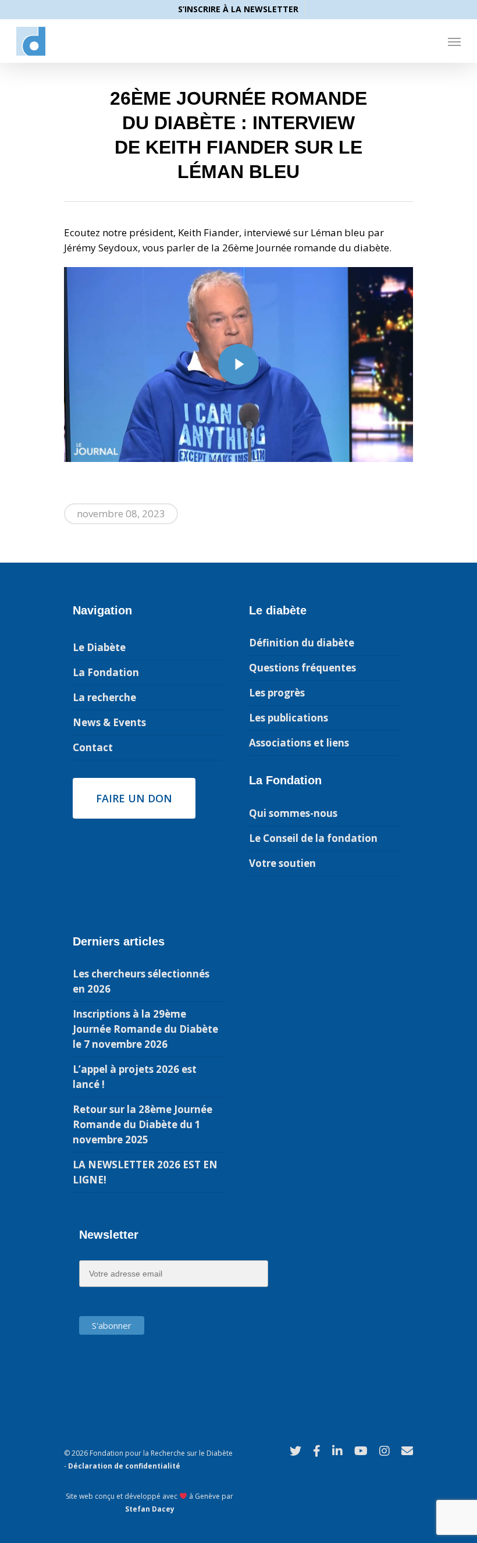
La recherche (104, 697)
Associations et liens (299, 742)
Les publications (288, 717)
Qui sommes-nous (293, 813)
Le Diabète (99, 647)
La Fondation (106, 672)
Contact (93, 747)
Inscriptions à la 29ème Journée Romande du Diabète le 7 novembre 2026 (145, 1029)
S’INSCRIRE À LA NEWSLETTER (238, 9)
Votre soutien (282, 863)
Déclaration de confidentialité (124, 1466)
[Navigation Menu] (454, 41)
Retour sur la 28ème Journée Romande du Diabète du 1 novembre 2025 (142, 1124)
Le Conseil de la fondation (313, 838)
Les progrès (277, 692)
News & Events (109, 722)
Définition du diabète (301, 642)
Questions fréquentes (302, 667)
